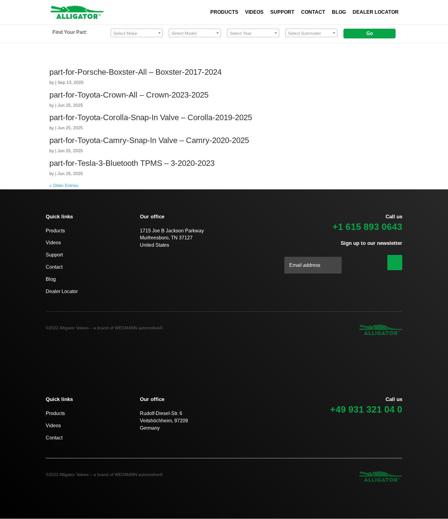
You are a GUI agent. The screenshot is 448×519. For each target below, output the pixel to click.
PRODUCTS (224, 12)
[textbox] (136, 33)
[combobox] (137, 33)
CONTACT (313, 12)
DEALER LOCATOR (376, 12)
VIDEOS (254, 12)
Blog (51, 279)
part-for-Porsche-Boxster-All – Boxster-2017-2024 (135, 72)
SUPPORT (282, 12)
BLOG (339, 12)
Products (55, 230)
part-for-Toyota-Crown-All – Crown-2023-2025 (128, 94)
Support (54, 254)
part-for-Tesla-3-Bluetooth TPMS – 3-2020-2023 (132, 163)
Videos (53, 242)
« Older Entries (63, 185)
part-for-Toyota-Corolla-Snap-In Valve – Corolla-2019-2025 (150, 117)
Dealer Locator (62, 291)
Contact (54, 267)
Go (369, 33)
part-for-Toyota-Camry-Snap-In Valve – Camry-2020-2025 (149, 140)
